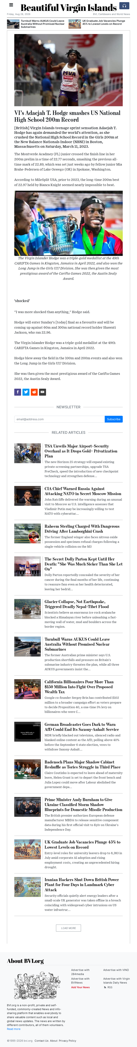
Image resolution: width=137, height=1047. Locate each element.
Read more (14, 1029)
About (53, 1040)
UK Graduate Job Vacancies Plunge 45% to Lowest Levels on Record (103, 22)
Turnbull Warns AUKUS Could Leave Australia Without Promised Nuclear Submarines (43, 23)
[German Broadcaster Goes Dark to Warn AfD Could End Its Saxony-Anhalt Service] (27, 731)
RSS (109, 987)
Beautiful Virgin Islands (69, 7)
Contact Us (42, 1040)
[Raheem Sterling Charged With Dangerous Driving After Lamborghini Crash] (27, 533)
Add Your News (80, 987)
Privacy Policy (67, 1040)
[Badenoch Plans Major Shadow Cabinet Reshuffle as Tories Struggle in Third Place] (27, 769)
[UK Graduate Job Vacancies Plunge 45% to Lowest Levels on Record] (74, 24)
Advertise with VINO (116, 970)
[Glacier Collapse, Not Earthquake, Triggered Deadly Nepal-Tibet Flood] (27, 608)
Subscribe (113, 419)
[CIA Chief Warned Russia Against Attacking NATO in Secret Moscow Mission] (27, 495)
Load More (68, 928)
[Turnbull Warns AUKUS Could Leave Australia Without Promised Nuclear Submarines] (13, 24)
